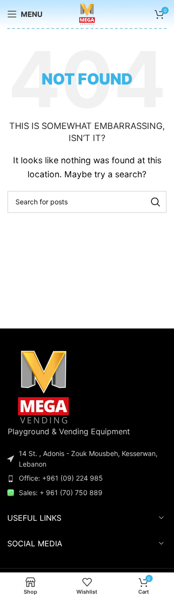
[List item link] (87, 478)
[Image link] (43, 385)
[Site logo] (87, 13)
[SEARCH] (156, 202)
